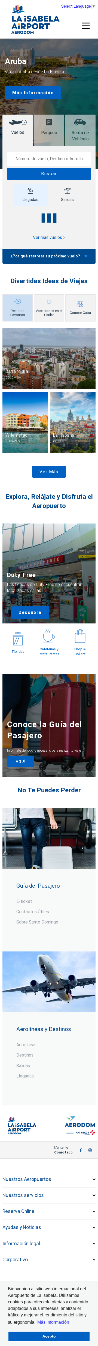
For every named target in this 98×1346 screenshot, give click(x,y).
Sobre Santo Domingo (37, 922)
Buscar (49, 173)
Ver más (48, 471)
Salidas (23, 1065)
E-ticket (24, 901)
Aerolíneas (26, 1044)
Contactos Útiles (32, 911)
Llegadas (25, 1076)
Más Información (33, 92)
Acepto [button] (49, 1336)
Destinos (24, 1055)
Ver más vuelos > (49, 237)
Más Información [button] (53, 1322)
